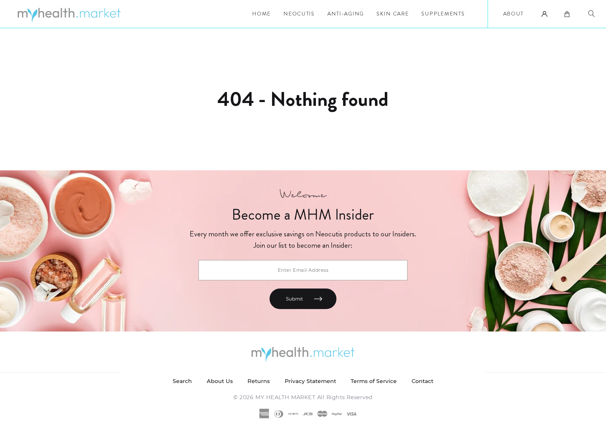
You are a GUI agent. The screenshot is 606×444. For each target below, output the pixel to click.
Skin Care (393, 13)
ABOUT (513, 14)
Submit (294, 299)
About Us (220, 381)
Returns (258, 381)
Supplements (443, 13)
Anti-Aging (345, 13)
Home (261, 13)
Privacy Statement (310, 381)
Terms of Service (374, 381)
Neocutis (299, 13)
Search (182, 381)
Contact (422, 381)
